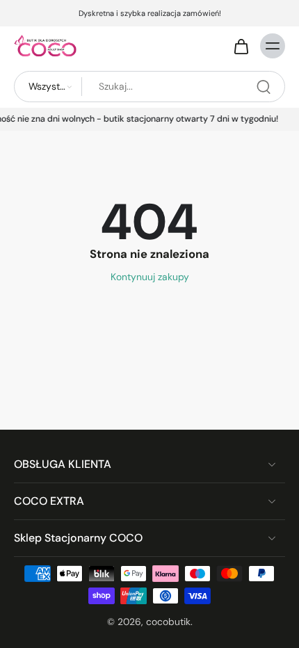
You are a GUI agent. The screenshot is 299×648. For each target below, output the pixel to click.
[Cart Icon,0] (240, 46)
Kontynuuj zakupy (150, 276)
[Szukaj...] (263, 87)
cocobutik (168, 621)
